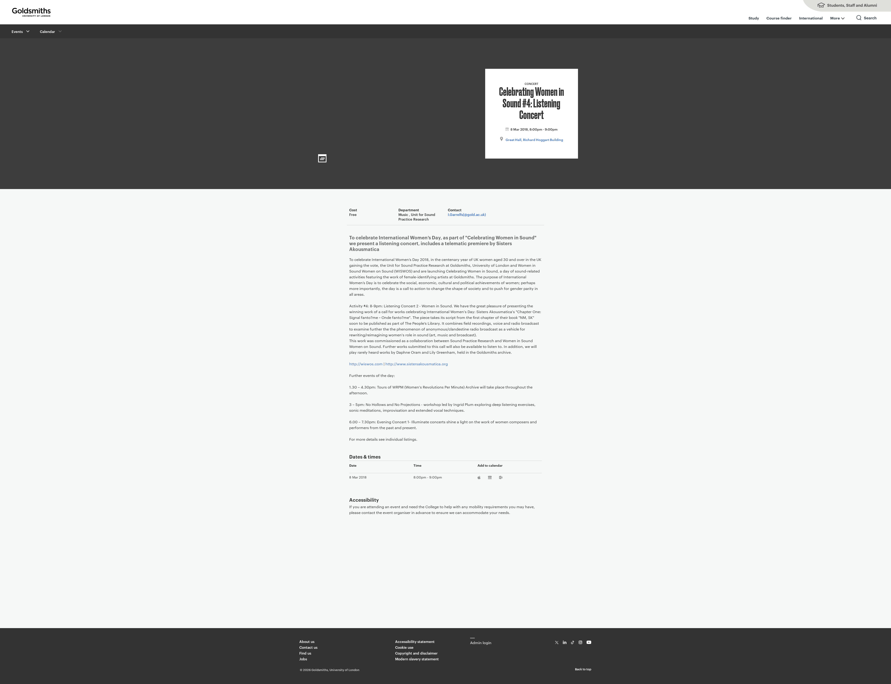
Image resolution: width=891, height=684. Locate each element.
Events (17, 31)
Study (754, 17)
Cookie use (404, 647)
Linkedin (564, 642)
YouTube (589, 642)
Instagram (580, 642)
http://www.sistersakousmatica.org (416, 363)
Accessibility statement (415, 641)
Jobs (303, 658)
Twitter (556, 642)
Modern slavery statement (417, 658)
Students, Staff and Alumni (844, 6)
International (811, 17)
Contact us (308, 647)
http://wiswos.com (366, 363)
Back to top (583, 669)
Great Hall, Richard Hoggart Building (534, 139)
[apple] (479, 478)
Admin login (480, 642)
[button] (27, 31)
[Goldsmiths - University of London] (31, 12)
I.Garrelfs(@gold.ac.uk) (467, 214)
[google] (490, 478)
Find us (305, 653)
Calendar (47, 31)
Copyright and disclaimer (416, 653)
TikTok (572, 642)
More (835, 17)
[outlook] (501, 478)
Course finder (779, 17)
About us (306, 641)
